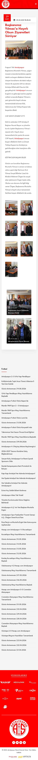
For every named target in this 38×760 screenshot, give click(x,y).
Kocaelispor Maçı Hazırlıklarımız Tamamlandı (18, 534)
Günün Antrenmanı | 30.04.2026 (14, 609)
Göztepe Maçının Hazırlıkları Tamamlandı (17, 636)
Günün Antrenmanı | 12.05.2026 (14, 553)
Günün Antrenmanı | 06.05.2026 (14, 580)
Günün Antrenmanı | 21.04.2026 (14, 650)
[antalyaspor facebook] (13, 742)
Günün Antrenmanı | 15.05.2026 (14, 539)
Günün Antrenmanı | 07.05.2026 (14, 575)
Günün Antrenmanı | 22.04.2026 (14, 645)
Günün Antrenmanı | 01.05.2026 (14, 604)
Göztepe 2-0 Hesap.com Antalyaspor (16, 631)
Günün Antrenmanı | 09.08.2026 (14, 442)
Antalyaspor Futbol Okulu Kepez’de (15, 401)
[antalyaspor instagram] (20, 742)
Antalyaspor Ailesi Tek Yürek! (12, 495)
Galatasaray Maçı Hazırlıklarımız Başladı (17, 585)
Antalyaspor (19, 67)
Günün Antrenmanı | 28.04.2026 (14, 619)
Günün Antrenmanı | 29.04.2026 (14, 614)
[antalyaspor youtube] (24, 742)
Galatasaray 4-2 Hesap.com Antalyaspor (17, 566)
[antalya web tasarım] (12, 756)
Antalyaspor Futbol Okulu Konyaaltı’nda (17, 427)
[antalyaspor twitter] (17, 742)
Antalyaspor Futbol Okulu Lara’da (14, 418)
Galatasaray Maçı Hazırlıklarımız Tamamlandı (19, 570)
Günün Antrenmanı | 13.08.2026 (14, 423)
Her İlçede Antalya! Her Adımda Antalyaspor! (19, 478)
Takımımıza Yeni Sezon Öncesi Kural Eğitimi (18, 432)
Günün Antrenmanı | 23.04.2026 (14, 640)
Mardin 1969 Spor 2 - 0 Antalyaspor (15, 406)
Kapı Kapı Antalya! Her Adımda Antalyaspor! (18, 473)
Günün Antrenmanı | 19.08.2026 (14, 389)
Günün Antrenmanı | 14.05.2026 (14, 544)
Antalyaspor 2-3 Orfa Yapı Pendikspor (16, 377)
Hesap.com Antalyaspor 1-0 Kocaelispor (17, 530)
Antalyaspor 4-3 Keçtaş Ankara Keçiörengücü (19, 446)
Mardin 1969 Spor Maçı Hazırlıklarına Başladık (19, 437)
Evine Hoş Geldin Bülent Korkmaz (14, 490)
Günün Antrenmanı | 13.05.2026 (14, 549)
